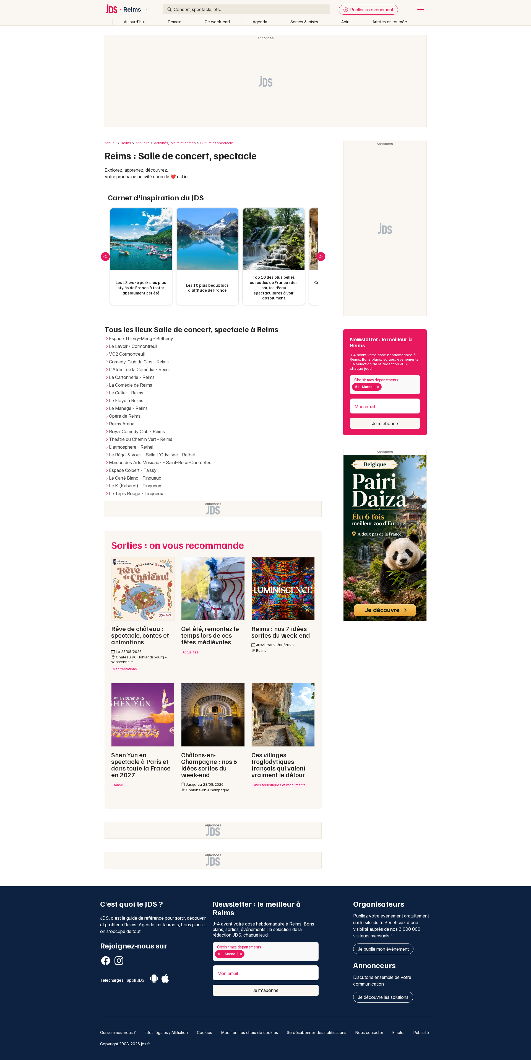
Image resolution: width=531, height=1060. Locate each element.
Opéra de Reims (124, 416)
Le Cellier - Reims (126, 392)
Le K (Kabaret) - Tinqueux (135, 485)
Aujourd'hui (134, 21)
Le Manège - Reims (128, 408)
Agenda (260, 21)
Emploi (398, 1032)
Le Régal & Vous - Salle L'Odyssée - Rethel (152, 454)
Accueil (110, 143)
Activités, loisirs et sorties (175, 143)
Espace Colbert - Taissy (133, 470)
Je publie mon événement (383, 949)
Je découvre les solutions (383, 997)
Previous (105, 256)
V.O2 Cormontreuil (127, 354)
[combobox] (385, 384)
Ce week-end (217, 21)
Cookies (204, 1032)
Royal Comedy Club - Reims (137, 431)
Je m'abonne (385, 423)
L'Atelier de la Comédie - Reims (140, 369)
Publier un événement (371, 9)
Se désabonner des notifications (316, 1032)
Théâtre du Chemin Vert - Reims (140, 439)
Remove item (378, 387)
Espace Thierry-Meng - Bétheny (141, 338)
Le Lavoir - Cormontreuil (133, 346)
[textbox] (384, 386)
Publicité (421, 1032)
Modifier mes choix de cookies (249, 1032)
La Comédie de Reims (130, 385)
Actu (345, 21)
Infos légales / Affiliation (166, 1032)
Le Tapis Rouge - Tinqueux (136, 493)
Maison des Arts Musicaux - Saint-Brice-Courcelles (160, 462)
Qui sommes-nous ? (118, 1032)
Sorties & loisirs (304, 21)
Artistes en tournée (390, 21)
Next (320, 256)
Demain (174, 21)
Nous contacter (369, 1032)
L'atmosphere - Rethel (131, 447)
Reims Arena (121, 423)
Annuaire (143, 143)
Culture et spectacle (216, 143)
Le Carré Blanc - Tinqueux (135, 478)
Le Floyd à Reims (126, 400)
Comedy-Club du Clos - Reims (139, 361)
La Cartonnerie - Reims (132, 377)
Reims (132, 9)
